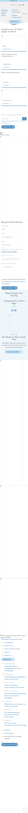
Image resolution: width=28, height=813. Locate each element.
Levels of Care (8, 645)
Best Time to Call (7, 255)
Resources (7, 655)
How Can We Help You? (8, 263)
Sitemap (7, 730)
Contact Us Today (13, 352)
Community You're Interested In (11, 249)
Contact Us (14, 21)
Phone (3, 241)
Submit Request (8, 288)
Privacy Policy (12, 281)
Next (15, 310)
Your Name (5, 225)
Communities (8, 642)
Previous (12, 310)
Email (3, 233)
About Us (7, 652)
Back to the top (8, 744)
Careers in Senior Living (11, 649)
